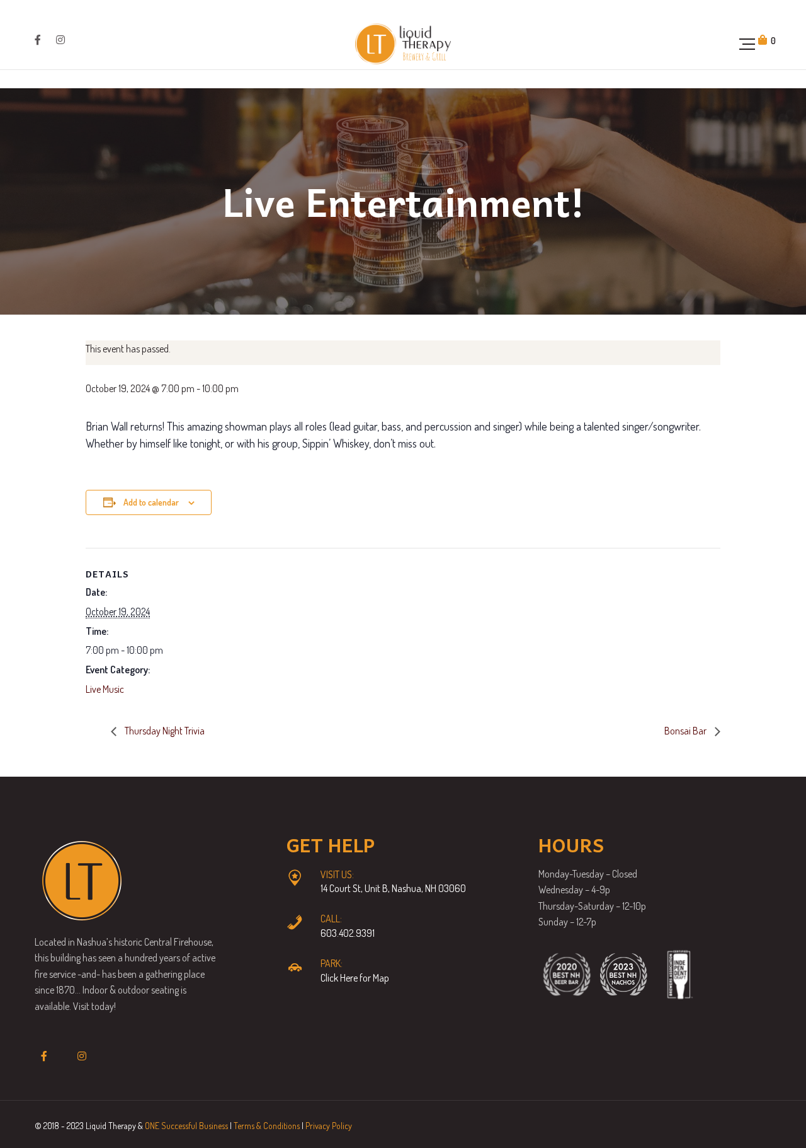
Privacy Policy (328, 1125)
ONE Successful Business (186, 1125)
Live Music (105, 689)
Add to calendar (151, 502)
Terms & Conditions (267, 1125)
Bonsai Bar (686, 730)
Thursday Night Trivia (164, 730)
